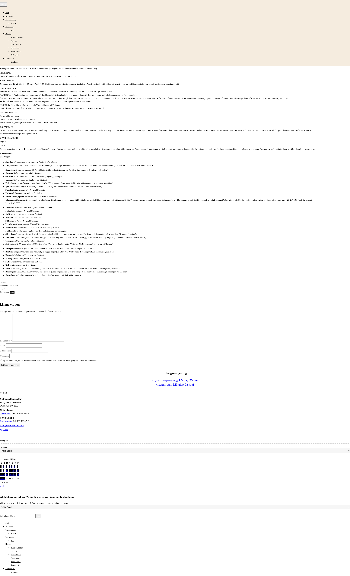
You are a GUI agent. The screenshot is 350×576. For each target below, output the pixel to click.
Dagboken (9, 16)
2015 (12, 292)
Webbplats (4, 355)
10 (7, 470)
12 (12, 470)
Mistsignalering (17, 37)
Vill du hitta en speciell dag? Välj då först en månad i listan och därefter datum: (34, 503)
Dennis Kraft (5, 413)
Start (7, 12)
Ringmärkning (10, 19)
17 (7, 474)
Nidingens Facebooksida (12, 425)
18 (10, 474)
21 (18, 474)
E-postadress (5, 350)
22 (1, 478)
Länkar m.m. (10, 58)
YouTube (14, 62)
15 (1, 474)
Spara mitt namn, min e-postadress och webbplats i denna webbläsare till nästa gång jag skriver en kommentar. (50, 360)
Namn (2, 345)
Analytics (4, 429)
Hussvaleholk (16, 44)
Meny (3, 4)
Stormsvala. (15, 48)
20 (15, 474)
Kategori (3, 446)
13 (15, 470)
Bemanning (9, 26)
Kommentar (6, 340)
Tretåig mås (15, 55)
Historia (8, 33)
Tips (12, 30)
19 (12, 474)
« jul (2, 486)
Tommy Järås (6, 421)
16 (4, 474)
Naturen (14, 41)
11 (10, 470)
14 (18, 470)
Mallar (13, 23)
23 (4, 478)
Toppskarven (16, 51)
